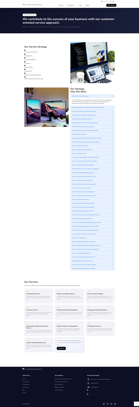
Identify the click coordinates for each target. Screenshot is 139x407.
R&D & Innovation (59, 384)
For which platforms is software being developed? (85, 123)
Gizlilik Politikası (26, 404)
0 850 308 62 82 (94, 383)
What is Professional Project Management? (83, 165)
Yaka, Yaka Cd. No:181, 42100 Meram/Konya (100, 379)
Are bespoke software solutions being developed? (85, 130)
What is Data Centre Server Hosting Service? (83, 257)
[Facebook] (104, 404)
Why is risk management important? (81, 253)
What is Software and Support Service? (82, 119)
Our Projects (25, 387)
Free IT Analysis (111, 5)
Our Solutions (70, 5)
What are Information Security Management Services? (86, 215)
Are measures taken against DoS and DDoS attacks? (85, 157)
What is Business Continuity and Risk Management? (85, 249)
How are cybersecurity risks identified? (82, 149)
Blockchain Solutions (59, 387)
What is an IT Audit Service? (79, 238)
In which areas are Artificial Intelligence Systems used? (86, 222)
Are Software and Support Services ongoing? (83, 268)
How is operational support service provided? (83, 234)
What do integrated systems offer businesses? (84, 176)
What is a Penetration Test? (79, 153)
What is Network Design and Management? (83, 192)
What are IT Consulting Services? (80, 96)
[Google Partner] (101, 391)
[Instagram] (111, 404)
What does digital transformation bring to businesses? (86, 245)
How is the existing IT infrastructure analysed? (84, 111)
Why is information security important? (82, 218)
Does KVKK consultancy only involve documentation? (86, 142)
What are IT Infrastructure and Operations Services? (85, 230)
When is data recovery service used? (81, 188)
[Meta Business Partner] (101, 395)
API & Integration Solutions (61, 381)
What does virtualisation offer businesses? (83, 203)
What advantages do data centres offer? (82, 261)
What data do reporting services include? (82, 211)
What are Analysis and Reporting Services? (83, 207)
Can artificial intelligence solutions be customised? (85, 226)
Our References (26, 384)
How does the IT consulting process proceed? (84, 115)
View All (60, 348)
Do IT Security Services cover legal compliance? (84, 264)
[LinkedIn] (115, 404)
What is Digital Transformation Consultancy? (83, 241)
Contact (87, 5)
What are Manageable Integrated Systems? (83, 172)
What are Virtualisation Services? (80, 199)
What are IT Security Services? (80, 146)
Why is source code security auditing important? (84, 161)
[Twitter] (107, 404)
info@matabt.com (95, 387)
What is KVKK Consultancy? (79, 134)
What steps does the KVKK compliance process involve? (86, 138)
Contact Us (105, 1)
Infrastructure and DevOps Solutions (63, 379)
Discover (61, 5)
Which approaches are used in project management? (85, 169)
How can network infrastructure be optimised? (84, 195)
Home (24, 26)
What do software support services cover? (83, 126)
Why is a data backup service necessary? (82, 180)
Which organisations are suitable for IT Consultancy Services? (88, 107)
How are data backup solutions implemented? (84, 184)
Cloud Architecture (59, 390)
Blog (80, 5)
